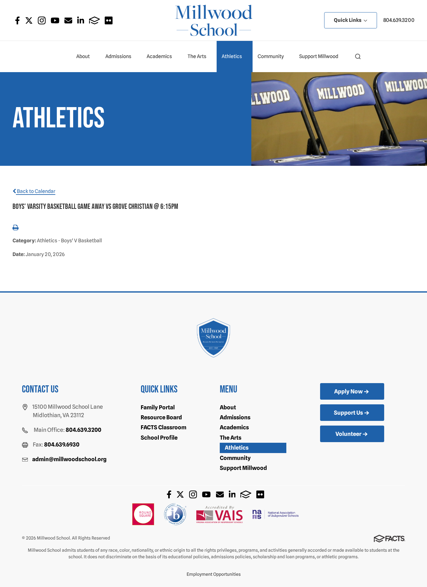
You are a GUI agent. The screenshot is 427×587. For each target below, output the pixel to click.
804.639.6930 (61, 444)
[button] (358, 56)
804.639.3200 (398, 20)
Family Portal (158, 407)
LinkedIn (80, 20)
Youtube (55, 20)
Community (271, 56)
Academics (159, 56)
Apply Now (348, 391)
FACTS (94, 20)
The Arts (197, 56)
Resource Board (161, 417)
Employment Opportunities (214, 574)
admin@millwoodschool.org (69, 459)
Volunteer (348, 434)
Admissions (118, 56)
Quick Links (348, 20)
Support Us (348, 412)
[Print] (15, 228)
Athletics (232, 56)
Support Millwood (318, 56)
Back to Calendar (35, 191)
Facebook (17, 20)
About (83, 56)
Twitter (29, 20)
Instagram (42, 20)
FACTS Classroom (163, 427)
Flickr (109, 20)
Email (68, 20)
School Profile (159, 437)
